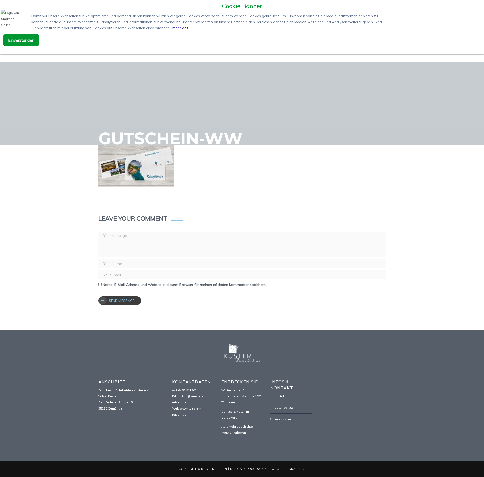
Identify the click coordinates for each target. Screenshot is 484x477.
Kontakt (280, 396)
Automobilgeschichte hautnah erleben (237, 429)
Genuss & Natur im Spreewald (235, 414)
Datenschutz (283, 408)
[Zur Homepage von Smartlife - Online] (13, 19)
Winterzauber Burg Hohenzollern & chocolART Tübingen (241, 396)
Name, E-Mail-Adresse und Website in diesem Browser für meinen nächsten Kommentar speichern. (184, 284)
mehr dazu (181, 28)
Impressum (282, 419)
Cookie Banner (242, 6)
